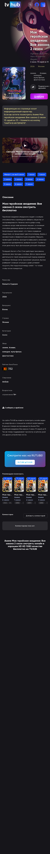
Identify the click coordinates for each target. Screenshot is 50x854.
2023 (10, 503)
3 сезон (29, 179)
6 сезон (18, 184)
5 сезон (7, 184)
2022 (5, 503)
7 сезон (29, 184)
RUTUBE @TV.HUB (25, 462)
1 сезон (31, 175)
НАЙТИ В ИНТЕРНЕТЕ (39, 96)
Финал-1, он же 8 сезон (14, 175)
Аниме (4, 335)
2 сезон (7, 179)
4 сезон (40, 179)
